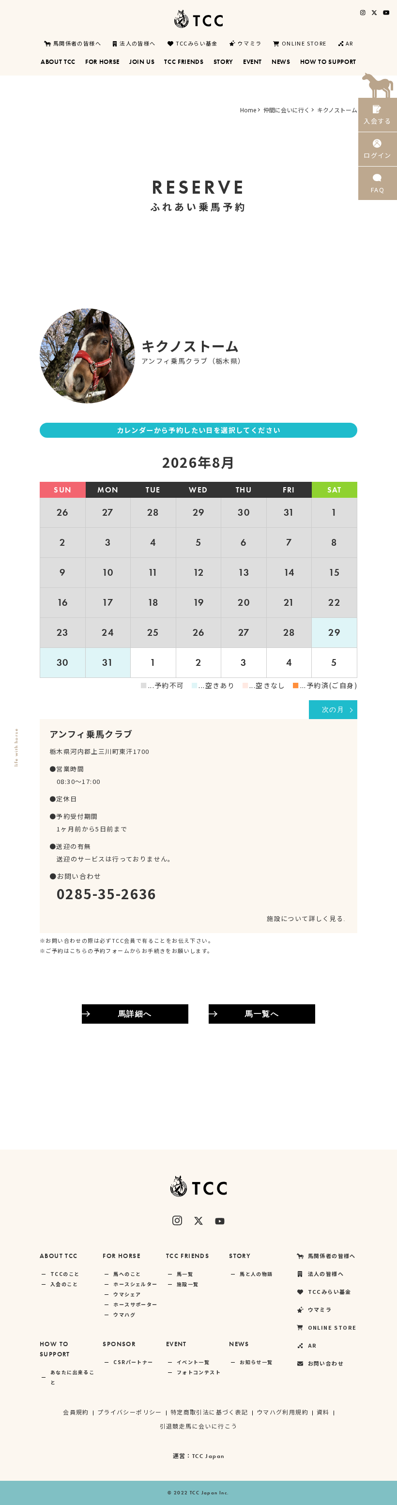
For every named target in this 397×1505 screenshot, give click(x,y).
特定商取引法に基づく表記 (209, 1412)
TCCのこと (64, 1273)
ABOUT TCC (59, 1256)
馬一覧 (185, 1273)
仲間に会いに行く (286, 110)
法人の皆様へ (137, 43)
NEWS (239, 1344)
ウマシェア (127, 1294)
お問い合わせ (326, 1363)
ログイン (378, 155)
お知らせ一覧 (256, 1362)
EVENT (176, 1344)
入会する (378, 120)
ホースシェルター (135, 1284)
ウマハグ (124, 1314)
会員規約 (76, 1412)
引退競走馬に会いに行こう (199, 1426)
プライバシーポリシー (129, 1412)
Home (248, 110)
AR (349, 43)
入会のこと (64, 1284)
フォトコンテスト (199, 1372)
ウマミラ (250, 43)
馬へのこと (127, 1273)
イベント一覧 (193, 1362)
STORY (240, 1256)
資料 (323, 1412)
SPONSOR (119, 1344)
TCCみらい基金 (197, 43)
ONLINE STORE (304, 43)
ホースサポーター (135, 1304)
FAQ (377, 189)
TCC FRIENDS (187, 1256)
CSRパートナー (133, 1362)
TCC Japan (208, 1456)
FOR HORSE (121, 1256)
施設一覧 (188, 1284)
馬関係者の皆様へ (77, 43)
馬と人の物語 (256, 1273)
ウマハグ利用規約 (282, 1412)
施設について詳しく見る (305, 918)
